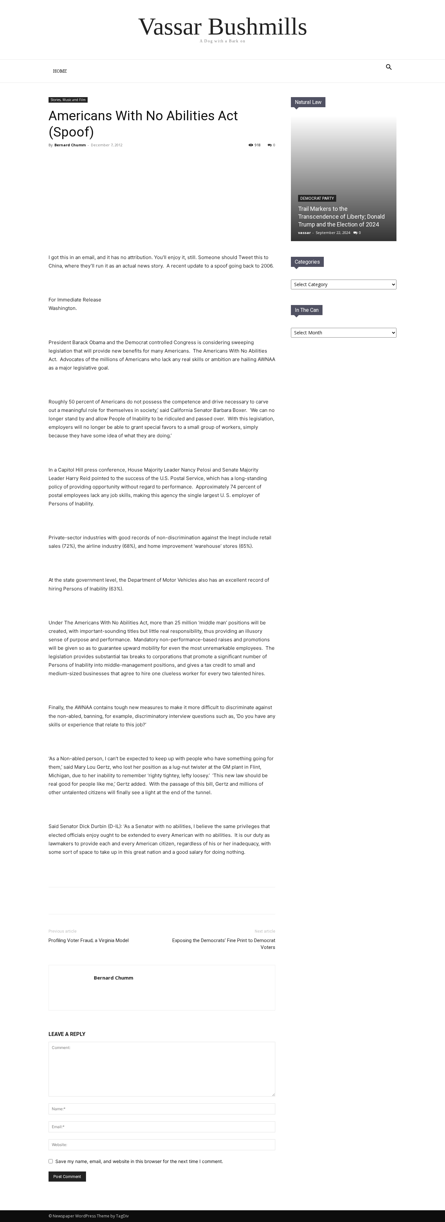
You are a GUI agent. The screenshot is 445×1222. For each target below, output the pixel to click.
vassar (304, 232)
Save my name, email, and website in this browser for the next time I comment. (139, 1161)
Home (60, 71)
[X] (95, 900)
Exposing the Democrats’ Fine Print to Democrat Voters (223, 944)
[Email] (110, 900)
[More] (126, 900)
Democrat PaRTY (317, 198)
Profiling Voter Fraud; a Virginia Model (89, 940)
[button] (388, 68)
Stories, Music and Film (68, 99)
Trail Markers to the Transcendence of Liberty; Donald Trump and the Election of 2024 (341, 216)
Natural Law (308, 102)
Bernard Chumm (70, 144)
